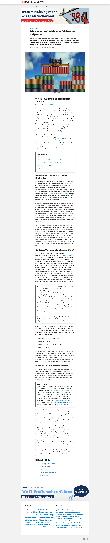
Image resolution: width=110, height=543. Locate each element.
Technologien (40, 527)
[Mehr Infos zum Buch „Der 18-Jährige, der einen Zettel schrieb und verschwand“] (55, 16)
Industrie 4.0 (76, 516)
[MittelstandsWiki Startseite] (33, 2)
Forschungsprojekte (65, 516)
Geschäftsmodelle (31, 517)
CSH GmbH (52, 105)
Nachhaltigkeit (47, 522)
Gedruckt (68, 2)
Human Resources (46, 517)
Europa (69, 514)
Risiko (63, 256)
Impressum (39, 539)
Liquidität (27, 523)
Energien (34, 515)
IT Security (42, 520)
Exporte (74, 514)
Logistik (35, 522)
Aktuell (61, 2)
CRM (25, 512)
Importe (72, 516)
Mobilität (78, 521)
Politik (75, 523)
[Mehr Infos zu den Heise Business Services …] (55, 493)
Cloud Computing (59, 512)
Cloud (45, 510)
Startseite (24, 6)
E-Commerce (51, 512)
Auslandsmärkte (78, 510)
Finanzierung (48, 514)
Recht (79, 523)
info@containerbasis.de (44, 321)
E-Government (28, 515)
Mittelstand (65, 521)
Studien (73, 525)
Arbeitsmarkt (63, 510)
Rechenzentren (42, 525)
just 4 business (26, 539)
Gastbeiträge (34, 6)
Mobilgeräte (72, 521)
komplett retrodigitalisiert (63, 400)
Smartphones (60, 525)
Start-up (31, 527)
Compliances (49, 510)
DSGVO (47, 512)
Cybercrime (30, 512)
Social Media (49, 524)
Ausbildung (70, 510)
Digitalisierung (38, 512)
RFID (40, 470)
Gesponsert (77, 2)
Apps (57, 510)
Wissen (29, 6)
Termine (79, 525)
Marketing (40, 523)
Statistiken (67, 525)
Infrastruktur (30, 520)
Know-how (69, 518)
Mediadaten (45, 539)
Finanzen (58, 516)
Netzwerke (28, 525)
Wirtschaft (79, 528)
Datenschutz (66, 512)
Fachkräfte (39, 515)
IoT (36, 520)
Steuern (35, 527)
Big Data (40, 510)
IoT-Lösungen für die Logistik (47, 464)
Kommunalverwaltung (77, 518)
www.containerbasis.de (57, 321)
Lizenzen (32, 522)
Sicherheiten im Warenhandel (47, 473)
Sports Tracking (43, 476)
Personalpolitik (67, 523)
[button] (87, 2)
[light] (83, 2)
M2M (60, 428)
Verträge (46, 527)
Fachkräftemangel (79, 514)
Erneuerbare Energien (61, 514)
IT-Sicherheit (60, 518)
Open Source (34, 524)
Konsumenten (50, 520)
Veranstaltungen (70, 528)
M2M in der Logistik (44, 467)
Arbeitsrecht (28, 510)
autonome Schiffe (57, 390)
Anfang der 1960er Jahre (58, 139)
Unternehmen (61, 528)
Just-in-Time (63, 194)
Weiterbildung (27, 529)
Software (27, 527)
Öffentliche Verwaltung (60, 530)
